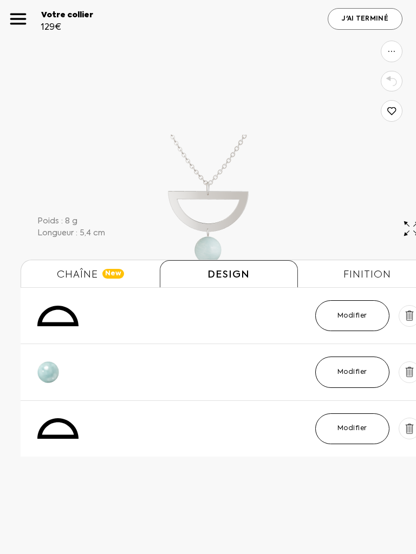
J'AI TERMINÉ (365, 19)
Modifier (352, 316)
